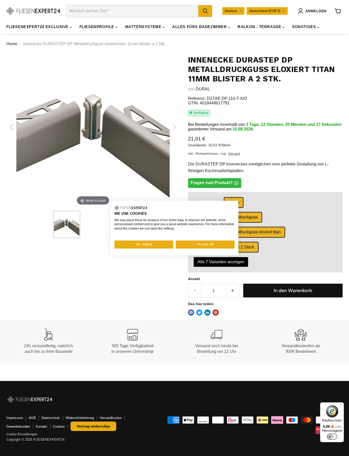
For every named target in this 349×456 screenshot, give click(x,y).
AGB (32, 418)
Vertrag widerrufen (93, 426)
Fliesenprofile (97, 27)
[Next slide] (174, 127)
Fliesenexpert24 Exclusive (38, 27)
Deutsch (231, 11)
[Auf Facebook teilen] (191, 312)
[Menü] (341, 405)
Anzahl (194, 279)
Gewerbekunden (18, 426)
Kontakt (41, 426)
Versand (234, 153)
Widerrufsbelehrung (80, 418)
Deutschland (264, 11)
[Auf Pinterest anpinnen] (216, 312)
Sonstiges (304, 27)
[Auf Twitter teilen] (199, 312)
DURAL (203, 89)
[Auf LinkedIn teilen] (207, 312)
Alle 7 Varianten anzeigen (220, 262)
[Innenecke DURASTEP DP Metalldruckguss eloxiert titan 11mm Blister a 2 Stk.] (66, 224)
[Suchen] (205, 11)
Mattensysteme (143, 27)
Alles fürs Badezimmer (200, 27)
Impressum (14, 418)
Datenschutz (50, 418)
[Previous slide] (11, 127)
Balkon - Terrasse (260, 27)
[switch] (332, 437)
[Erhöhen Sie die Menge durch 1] (232, 291)
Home (11, 44)
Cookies (59, 426)
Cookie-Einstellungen (22, 434)
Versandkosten (111, 418)
